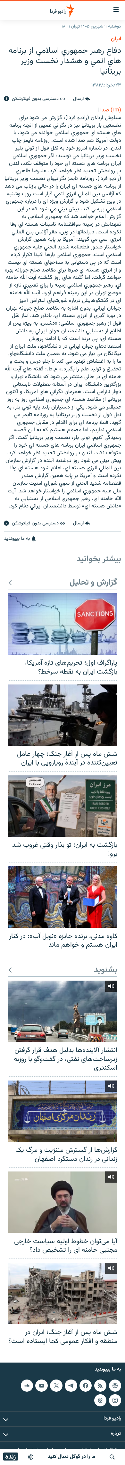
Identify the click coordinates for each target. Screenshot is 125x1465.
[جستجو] (112, 1457)
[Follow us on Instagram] (115, 1400)
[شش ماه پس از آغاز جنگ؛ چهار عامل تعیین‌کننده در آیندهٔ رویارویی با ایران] (62, 715)
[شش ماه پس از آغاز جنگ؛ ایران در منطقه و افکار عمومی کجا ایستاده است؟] (62, 1293)
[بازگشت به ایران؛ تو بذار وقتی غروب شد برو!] (62, 806)
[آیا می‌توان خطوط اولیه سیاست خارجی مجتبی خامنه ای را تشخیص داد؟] (62, 1202)
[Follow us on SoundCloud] (27, 1386)
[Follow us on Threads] (100, 1400)
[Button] (81, 99)
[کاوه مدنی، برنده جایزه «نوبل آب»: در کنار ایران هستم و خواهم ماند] (62, 897)
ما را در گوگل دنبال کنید (72, 1457)
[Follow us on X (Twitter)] (56, 1386)
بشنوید (105, 970)
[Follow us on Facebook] (85, 1386)
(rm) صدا (110, 110)
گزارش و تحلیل (93, 583)
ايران (116, 39)
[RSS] (100, 1386)
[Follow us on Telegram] (71, 1386)
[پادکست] (30, 1457)
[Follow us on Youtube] (41, 1386)
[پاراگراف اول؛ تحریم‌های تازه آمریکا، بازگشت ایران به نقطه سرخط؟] (62, 624)
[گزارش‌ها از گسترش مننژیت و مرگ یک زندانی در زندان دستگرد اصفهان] (62, 1111)
